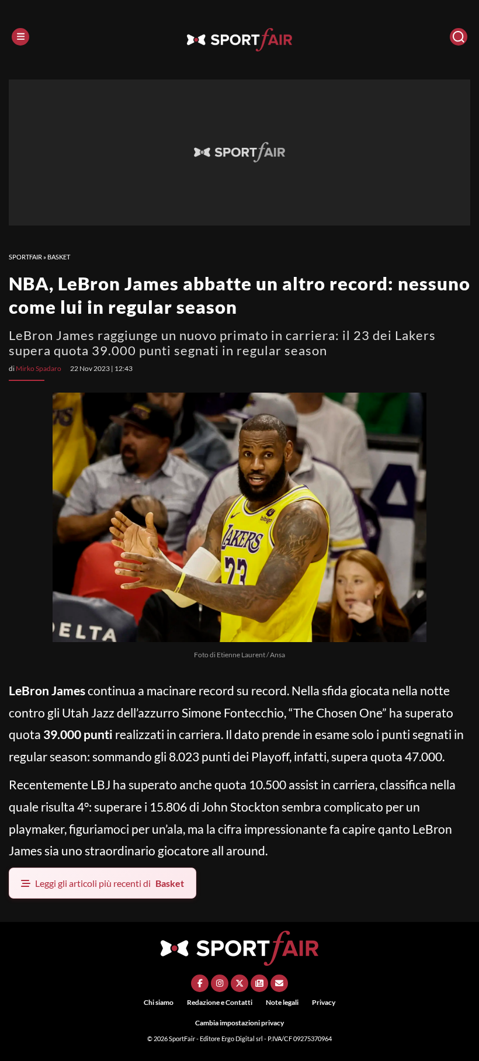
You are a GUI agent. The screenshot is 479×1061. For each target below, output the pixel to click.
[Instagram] (219, 983)
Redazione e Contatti (219, 1002)
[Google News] (259, 983)
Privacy (323, 1002)
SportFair (25, 257)
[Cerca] (458, 37)
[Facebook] (200, 983)
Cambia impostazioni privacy (239, 1022)
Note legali (282, 1002)
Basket (58, 257)
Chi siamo (158, 1002)
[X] (239, 983)
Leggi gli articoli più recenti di (109, 883)
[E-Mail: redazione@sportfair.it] (279, 983)
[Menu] (20, 37)
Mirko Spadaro (38, 368)
